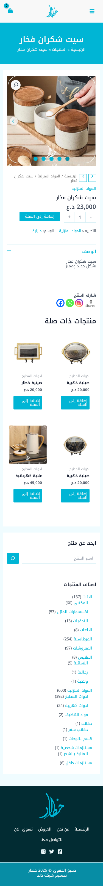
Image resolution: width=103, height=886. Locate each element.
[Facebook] (60, 303)
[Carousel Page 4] (43, 159)
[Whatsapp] (70, 303)
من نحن (63, 829)
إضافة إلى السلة (39, 216)
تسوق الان (23, 829)
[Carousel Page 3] (51, 159)
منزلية (37, 230)
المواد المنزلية (49, 176)
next (14, 121)
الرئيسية (70, 176)
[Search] (13, 558)
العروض (44, 829)
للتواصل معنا (51, 840)
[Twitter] (51, 851)
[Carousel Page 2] (59, 159)
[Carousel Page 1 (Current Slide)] (67, 159)
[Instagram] (79, 303)
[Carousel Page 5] (36, 159)
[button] (16, 85)
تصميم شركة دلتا (52, 875)
